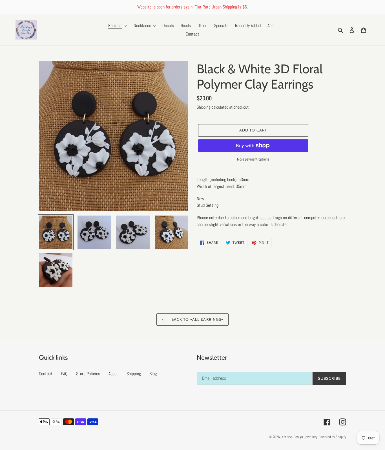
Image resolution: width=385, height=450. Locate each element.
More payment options (253, 159)
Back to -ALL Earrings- (197, 319)
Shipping (204, 107)
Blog (153, 374)
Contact (45, 374)
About (113, 374)
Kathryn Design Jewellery (299, 436)
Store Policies (88, 374)
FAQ (64, 374)
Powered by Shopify (332, 436)
